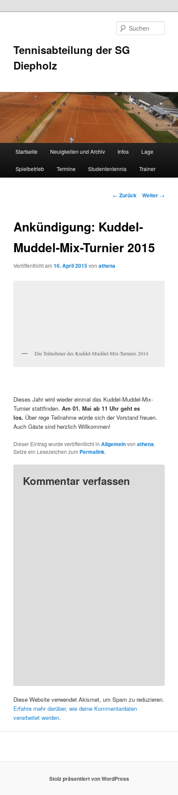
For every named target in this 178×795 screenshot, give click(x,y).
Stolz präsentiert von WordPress (89, 778)
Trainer (147, 168)
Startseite (27, 151)
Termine (66, 168)
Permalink (92, 452)
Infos (123, 151)
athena (107, 265)
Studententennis (107, 168)
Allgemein (113, 444)
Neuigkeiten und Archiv (77, 151)
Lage (147, 151)
